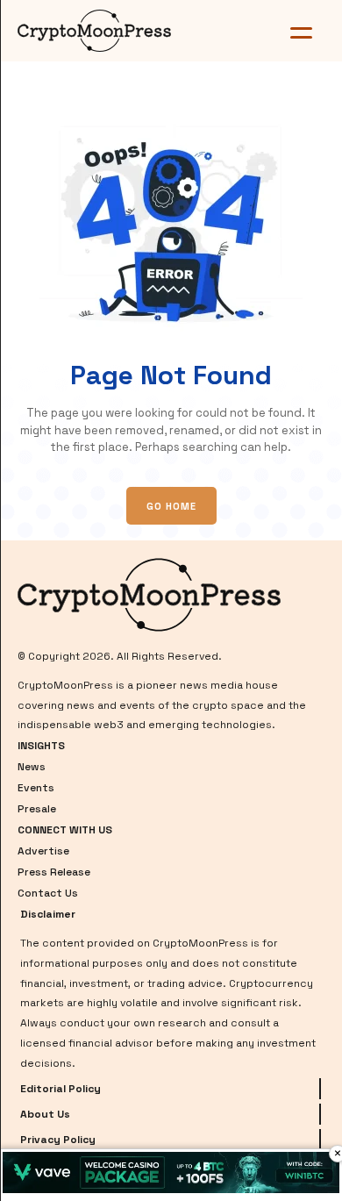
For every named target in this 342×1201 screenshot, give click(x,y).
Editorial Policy (60, 1089)
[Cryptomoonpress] (117, 30)
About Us (45, 1114)
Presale (37, 809)
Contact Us (48, 893)
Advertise (43, 851)
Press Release (54, 872)
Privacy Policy (58, 1140)
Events (36, 788)
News (32, 767)
